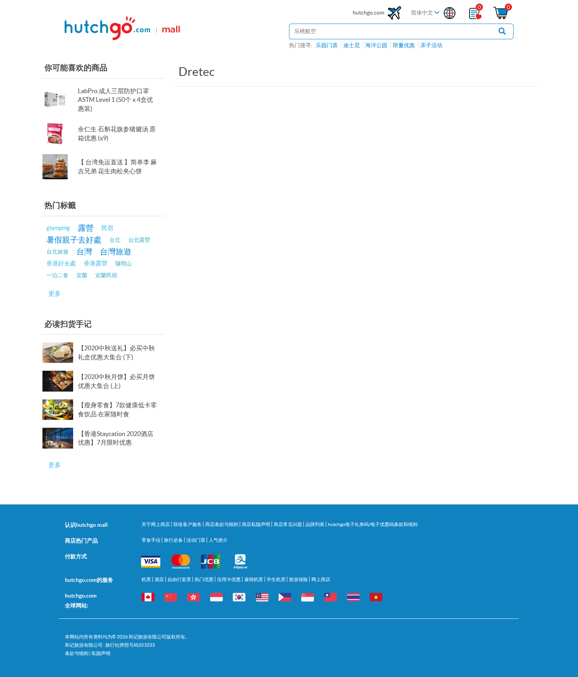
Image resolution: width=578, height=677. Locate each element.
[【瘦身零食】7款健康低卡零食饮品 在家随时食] (59, 409)
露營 (86, 227)
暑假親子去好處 (73, 239)
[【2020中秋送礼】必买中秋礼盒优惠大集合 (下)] (59, 352)
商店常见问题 (288, 524)
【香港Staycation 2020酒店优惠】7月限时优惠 (115, 438)
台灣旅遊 (115, 251)
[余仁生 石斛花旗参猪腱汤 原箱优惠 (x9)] (59, 133)
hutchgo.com (369, 12)
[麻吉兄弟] (59, 166)
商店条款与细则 (222, 524)
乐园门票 (327, 45)
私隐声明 (101, 653)
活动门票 (196, 540)
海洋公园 (376, 45)
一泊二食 (57, 275)
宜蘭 (81, 275)
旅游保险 (299, 579)
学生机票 (276, 579)
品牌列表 (315, 524)
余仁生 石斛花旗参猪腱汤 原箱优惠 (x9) (117, 133)
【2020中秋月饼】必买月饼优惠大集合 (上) (116, 381)
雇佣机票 (254, 579)
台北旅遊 (57, 251)
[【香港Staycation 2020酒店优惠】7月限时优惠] (59, 438)
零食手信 (151, 540)
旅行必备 (174, 540)
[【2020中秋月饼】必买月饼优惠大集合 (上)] (59, 381)
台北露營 (139, 240)
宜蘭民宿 (106, 275)
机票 (147, 579)
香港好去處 (61, 263)
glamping (58, 227)
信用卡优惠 (229, 579)
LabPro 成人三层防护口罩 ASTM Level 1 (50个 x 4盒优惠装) (115, 99)
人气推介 (218, 540)
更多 (54, 293)
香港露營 (95, 263)
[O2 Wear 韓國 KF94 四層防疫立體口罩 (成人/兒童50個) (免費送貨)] (59, 99)
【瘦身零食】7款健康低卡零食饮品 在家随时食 (117, 409)
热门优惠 (204, 579)
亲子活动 (431, 45)
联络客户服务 (187, 524)
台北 (114, 240)
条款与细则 (76, 653)
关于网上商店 (156, 524)
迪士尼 (351, 45)
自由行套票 (180, 579)
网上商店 (320, 579)
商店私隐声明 (256, 524)
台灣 (84, 251)
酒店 (160, 579)
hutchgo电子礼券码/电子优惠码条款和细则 (373, 524)
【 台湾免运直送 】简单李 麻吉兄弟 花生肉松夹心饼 (117, 166)
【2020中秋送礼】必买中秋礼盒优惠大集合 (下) (116, 352)
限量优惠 (404, 45)
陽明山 (123, 263)
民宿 (107, 227)
